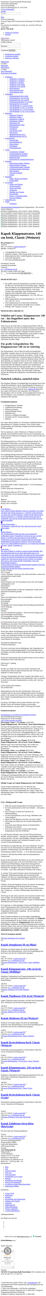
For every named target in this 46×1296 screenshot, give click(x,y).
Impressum (9, 1195)
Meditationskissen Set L (17, 134)
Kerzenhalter (13, 194)
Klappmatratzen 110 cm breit (19, 98)
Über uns (8, 1173)
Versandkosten (32, 1283)
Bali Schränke (14, 171)
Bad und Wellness (15, 198)
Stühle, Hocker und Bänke (18, 179)
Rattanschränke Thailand (17, 165)
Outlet (7, 202)
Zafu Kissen (13, 132)
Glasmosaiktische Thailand (18, 154)
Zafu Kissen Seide (15, 131)
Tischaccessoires (15, 186)
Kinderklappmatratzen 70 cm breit (20, 102)
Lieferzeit (8, 1203)
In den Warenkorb (25, 273)
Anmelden (12, 50)
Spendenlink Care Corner (13, 1176)
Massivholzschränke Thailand (19, 163)
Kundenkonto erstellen (12, 54)
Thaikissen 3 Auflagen (17, 79)
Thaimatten (9, 94)
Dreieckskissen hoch (16, 90)
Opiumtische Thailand (16, 152)
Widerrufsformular (11, 1207)
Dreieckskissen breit (16, 92)
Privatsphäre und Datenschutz (15, 1199)
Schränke (8, 161)
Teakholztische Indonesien (18, 156)
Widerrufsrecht (10, 1205)
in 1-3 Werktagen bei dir (9, 269)
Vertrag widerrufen (11, 1209)
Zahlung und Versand (12, 1201)
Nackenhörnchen (15, 148)
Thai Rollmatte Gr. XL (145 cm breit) (22, 111)
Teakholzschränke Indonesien (19, 169)
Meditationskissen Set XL (18, 136)
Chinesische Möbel (15, 173)
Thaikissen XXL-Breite (17, 86)
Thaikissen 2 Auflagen (17, 81)
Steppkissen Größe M (16, 119)
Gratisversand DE (19, 247)
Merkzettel (4, 65)
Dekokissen (13, 146)
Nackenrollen (14, 140)
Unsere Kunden (10, 1171)
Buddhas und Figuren (16, 192)
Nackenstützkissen (15, 142)
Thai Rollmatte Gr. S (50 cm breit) (21, 106)
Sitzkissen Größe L (15, 117)
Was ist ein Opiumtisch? (13, 1182)
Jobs (6, 1169)
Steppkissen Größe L (16, 121)
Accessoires (9, 182)
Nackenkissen (10, 138)
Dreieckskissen (14, 88)
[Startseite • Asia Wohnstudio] (7, 9)
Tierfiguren (13, 190)
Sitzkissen (8, 113)
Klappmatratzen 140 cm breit (19, 100)
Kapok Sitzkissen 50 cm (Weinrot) (19, 1018)
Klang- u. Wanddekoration (18, 196)
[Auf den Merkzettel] (32, 273)
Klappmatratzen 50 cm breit (18, 104)
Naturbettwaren (10, 200)
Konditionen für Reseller (13, 1180)
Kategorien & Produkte (9, 73)
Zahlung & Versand (11, 32)
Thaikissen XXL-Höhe (17, 84)
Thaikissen (8, 77)
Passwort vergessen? (12, 58)
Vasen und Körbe (15, 188)
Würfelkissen (13, 127)
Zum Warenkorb (6, 71)
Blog (6, 1167)
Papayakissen (14, 144)
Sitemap (8, 1178)
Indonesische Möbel (12, 1186)
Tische (7, 150)
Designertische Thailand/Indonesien (21, 159)
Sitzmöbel (8, 177)
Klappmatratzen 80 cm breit (18, 96)
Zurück (3, 207)
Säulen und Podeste (16, 184)
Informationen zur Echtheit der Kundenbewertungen (18, 715)
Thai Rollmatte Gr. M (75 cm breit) (21, 107)
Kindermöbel (13, 180)
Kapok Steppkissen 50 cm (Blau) (18, 944)
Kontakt (8, 34)
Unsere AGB (9, 1193)
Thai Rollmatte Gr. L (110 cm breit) (21, 109)
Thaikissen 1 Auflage (16, 83)
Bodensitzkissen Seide (16, 125)
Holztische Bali (14, 157)
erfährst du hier (33, 389)
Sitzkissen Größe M (16, 115)
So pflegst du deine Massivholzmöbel (17, 1184)
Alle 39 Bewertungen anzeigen (11, 720)
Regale (11, 175)
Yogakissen (13, 129)
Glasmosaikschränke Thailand (19, 167)
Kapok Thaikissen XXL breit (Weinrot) (22, 996)
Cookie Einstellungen (12, 1211)
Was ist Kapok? (10, 1175)
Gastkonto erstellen (11, 56)
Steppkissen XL (14, 123)
